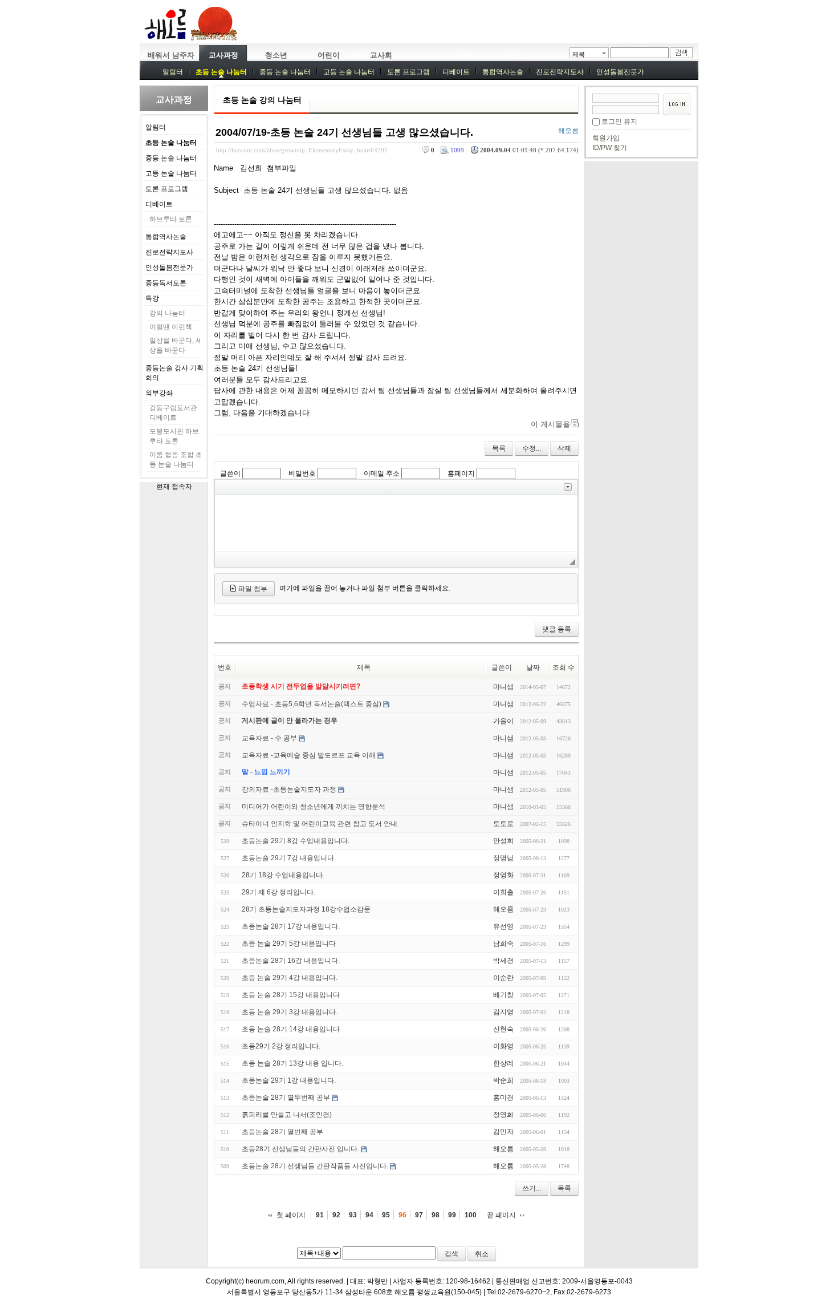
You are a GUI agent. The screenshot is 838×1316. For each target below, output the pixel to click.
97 (419, 1215)
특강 (152, 298)
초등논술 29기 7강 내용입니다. (289, 858)
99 (452, 1215)
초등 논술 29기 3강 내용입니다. (289, 1012)
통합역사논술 (502, 72)
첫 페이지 (291, 1215)
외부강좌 (159, 393)
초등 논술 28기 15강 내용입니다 (291, 995)
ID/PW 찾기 (609, 148)
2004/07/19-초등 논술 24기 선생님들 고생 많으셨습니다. (344, 132)
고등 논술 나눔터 (349, 72)
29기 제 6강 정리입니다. (278, 892)
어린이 (329, 55)
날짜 (533, 667)
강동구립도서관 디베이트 (173, 413)
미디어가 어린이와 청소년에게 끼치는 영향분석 (313, 807)
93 (353, 1215)
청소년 (276, 55)
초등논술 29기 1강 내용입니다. (289, 1080)
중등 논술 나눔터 (285, 72)
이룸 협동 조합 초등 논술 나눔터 (175, 459)
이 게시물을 (550, 424)
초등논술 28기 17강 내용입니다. (291, 926)
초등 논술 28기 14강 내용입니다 (291, 1029)
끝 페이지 (501, 1215)
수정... (531, 448)
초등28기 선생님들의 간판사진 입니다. (300, 1149)
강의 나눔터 (167, 313)
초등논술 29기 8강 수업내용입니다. (295, 841)
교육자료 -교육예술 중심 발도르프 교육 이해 (309, 755)
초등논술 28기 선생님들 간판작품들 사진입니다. (315, 1166)
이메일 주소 (382, 473)
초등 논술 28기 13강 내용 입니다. (292, 1063)
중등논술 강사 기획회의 (174, 373)
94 (369, 1215)
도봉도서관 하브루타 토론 (174, 436)
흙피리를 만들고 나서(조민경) (287, 1115)
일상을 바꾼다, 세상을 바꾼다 (175, 345)
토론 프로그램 (408, 72)
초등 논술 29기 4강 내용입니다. (289, 978)
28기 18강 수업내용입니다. (283, 875)
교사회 (381, 55)
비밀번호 (302, 473)
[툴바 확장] (568, 487)
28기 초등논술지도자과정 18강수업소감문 (306, 909)
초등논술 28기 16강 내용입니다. (291, 961)
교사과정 (223, 55)
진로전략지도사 (560, 72)
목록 (499, 448)
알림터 (172, 72)
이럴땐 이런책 (170, 327)
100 (471, 1215)
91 (320, 1215)
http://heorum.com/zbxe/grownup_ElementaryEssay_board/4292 (302, 150)
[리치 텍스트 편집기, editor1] (396, 523)
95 (386, 1215)
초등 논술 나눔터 (221, 72)
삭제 (564, 448)
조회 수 (563, 667)
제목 (578, 54)
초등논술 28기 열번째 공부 (282, 1132)
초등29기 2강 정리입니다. (281, 1046)
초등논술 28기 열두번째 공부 (286, 1098)
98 (436, 1215)
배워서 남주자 (171, 55)
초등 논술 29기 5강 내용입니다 (289, 943)
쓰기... (531, 1188)
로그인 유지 (619, 121)
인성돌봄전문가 (620, 72)
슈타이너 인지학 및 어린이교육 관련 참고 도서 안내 (319, 824)
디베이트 (456, 72)
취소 (482, 1254)
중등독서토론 (165, 283)
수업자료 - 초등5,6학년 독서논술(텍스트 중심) (311, 704)
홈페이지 (461, 473)
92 (336, 1215)
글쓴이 (230, 473)
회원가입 (606, 138)
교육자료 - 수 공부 (269, 738)
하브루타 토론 (170, 219)
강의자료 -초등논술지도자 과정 (289, 789)
